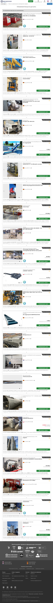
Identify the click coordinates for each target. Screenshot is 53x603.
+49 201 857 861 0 (32, 562)
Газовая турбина (22, 568)
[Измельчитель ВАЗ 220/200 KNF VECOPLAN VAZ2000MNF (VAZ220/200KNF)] (12, 464)
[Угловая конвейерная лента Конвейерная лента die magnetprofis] (12, 148)
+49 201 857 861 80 (8, 563)
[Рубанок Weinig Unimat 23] (12, 340)
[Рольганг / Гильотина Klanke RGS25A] (12, 84)
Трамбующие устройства (40, 568)
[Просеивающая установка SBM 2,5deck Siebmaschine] (12, 63)
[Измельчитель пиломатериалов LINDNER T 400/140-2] (12, 276)
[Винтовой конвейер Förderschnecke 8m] (12, 382)
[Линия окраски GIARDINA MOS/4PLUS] (12, 424)
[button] (51, 1)
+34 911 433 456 (32, 563)
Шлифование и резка (30, 568)
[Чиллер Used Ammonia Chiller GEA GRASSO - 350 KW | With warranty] (12, 234)
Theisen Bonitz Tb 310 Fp (13, 568)
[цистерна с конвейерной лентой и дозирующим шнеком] (12, 362)
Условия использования (34, 600)
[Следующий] (21, 20)
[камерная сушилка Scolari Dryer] (12, 212)
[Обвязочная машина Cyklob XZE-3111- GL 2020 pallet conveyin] (12, 170)
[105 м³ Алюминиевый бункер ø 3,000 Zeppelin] (12, 443)
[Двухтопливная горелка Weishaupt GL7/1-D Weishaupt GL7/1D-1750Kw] (12, 486)
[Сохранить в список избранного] (49, 15)
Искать (50, 3)
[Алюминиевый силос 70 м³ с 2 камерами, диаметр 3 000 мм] (12, 402)
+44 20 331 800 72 (7, 562)
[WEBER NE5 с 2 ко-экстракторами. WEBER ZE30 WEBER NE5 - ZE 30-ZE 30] (12, 41)
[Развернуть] (26, 32)
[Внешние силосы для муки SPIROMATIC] (12, 528)
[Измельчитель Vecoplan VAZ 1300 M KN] (12, 127)
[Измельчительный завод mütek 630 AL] (12, 507)
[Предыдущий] (3, 20)
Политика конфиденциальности (25, 600)
